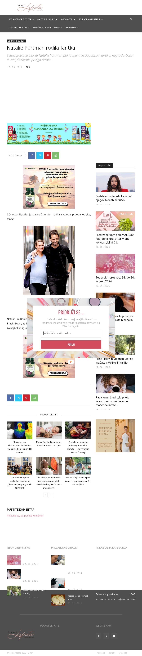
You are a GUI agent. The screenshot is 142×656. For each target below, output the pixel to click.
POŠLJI (71, 344)
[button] (71, 312)
